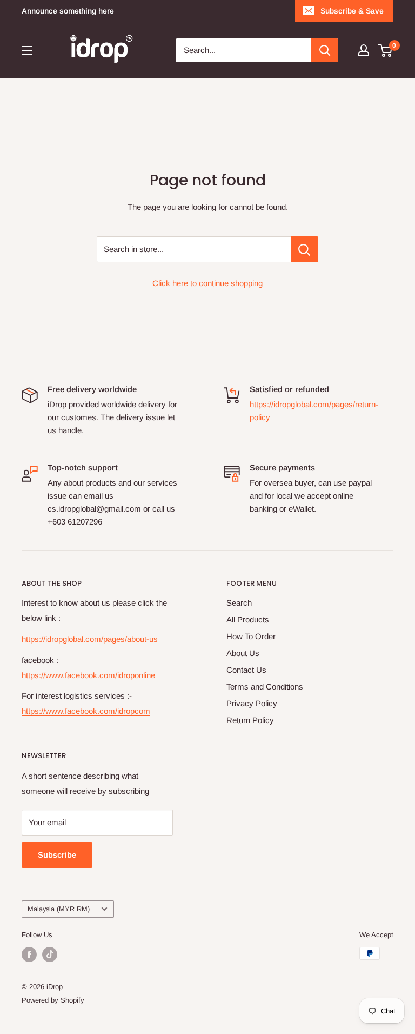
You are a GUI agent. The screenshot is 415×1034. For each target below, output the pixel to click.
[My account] (363, 50)
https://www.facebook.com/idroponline (88, 675)
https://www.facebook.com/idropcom (86, 710)
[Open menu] (27, 50)
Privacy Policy (251, 703)
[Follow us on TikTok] (49, 954)
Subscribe (57, 854)
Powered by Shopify (53, 1000)
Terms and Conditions (264, 686)
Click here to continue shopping (207, 283)
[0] (385, 50)
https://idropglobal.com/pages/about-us (90, 639)
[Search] (324, 50)
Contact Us (246, 669)
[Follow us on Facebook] (29, 954)
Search (239, 602)
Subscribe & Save (352, 10)
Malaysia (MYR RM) (59, 909)
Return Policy (250, 720)
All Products (247, 619)
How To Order (251, 636)
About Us (242, 653)
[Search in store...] (304, 249)
